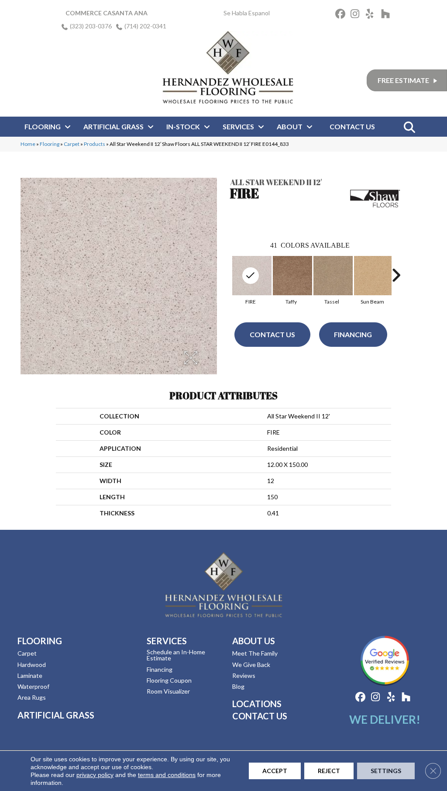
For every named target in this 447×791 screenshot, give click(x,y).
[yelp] (372, 15)
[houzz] (387, 15)
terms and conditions (167, 774)
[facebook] (341, 15)
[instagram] (357, 15)
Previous (225, 275)
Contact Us (272, 334)
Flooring (49, 144)
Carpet (71, 144)
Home (28, 144)
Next (395, 275)
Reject (329, 770)
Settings (386, 770)
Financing (353, 334)
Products (94, 144)
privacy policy (94, 774)
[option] (291, 279)
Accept (274, 770)
